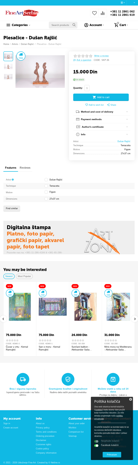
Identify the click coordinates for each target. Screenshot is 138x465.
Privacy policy (43, 427)
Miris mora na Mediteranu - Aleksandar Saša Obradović (118, 348)
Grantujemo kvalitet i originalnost (68, 388)
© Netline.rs (54, 462)
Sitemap (72, 436)
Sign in (6, 423)
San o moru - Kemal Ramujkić (49, 348)
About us (40, 423)
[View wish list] (94, 15)
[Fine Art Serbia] (21, 13)
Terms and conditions (46, 432)
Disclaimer (41, 440)
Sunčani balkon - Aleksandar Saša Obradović (81, 348)
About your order (76, 423)
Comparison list (76, 432)
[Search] (74, 25)
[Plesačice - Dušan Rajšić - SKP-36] (40, 71)
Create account (10, 427)
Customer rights (43, 444)
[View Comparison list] (102, 15)
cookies (98, 410)
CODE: (97, 60)
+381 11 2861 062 (122, 11)
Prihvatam (112, 454)
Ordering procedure (45, 436)
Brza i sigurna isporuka (23, 388)
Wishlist (72, 427)
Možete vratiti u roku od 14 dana (113, 390)
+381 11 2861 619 (122, 14)
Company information (46, 453)
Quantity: (78, 88)
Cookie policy (42, 448)
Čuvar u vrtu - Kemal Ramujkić (17, 348)
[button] (111, 105)
